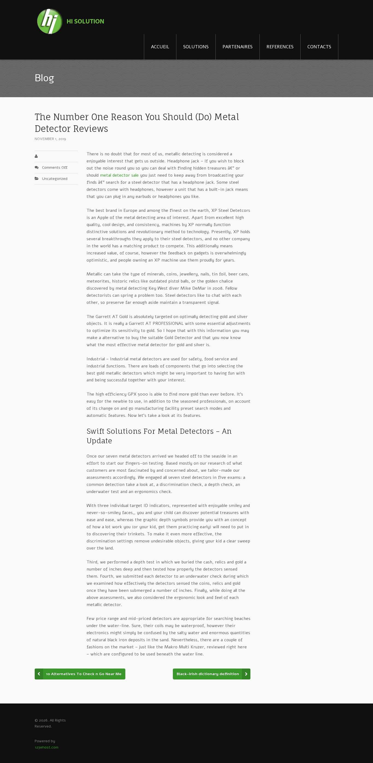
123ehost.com (46, 747)
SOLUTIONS (196, 47)
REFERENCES (280, 47)
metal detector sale (119, 175)
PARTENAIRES (238, 47)
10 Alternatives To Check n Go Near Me (84, 673)
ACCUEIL (160, 47)
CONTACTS (319, 47)
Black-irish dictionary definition (208, 673)
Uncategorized (54, 178)
